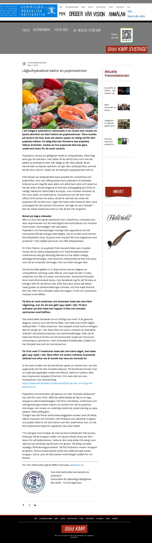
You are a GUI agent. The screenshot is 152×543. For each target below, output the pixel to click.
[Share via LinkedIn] (35, 505)
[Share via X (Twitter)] (29, 505)
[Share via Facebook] (23, 505)
